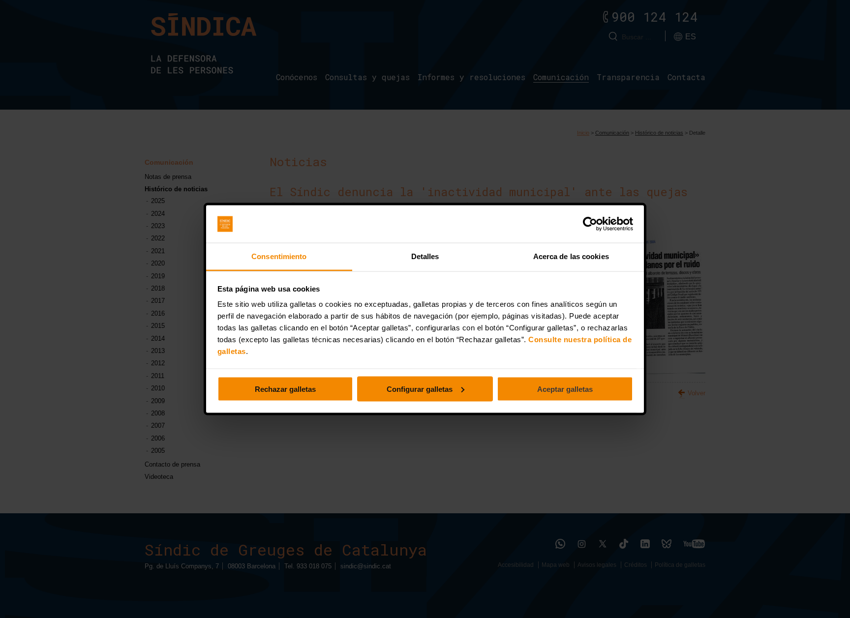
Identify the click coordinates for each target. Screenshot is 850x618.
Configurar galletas (420, 388)
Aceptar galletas (565, 388)
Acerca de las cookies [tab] (571, 256)
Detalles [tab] (425, 256)
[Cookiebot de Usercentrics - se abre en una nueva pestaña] (590, 224)
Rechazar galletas (285, 388)
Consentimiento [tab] (278, 256)
